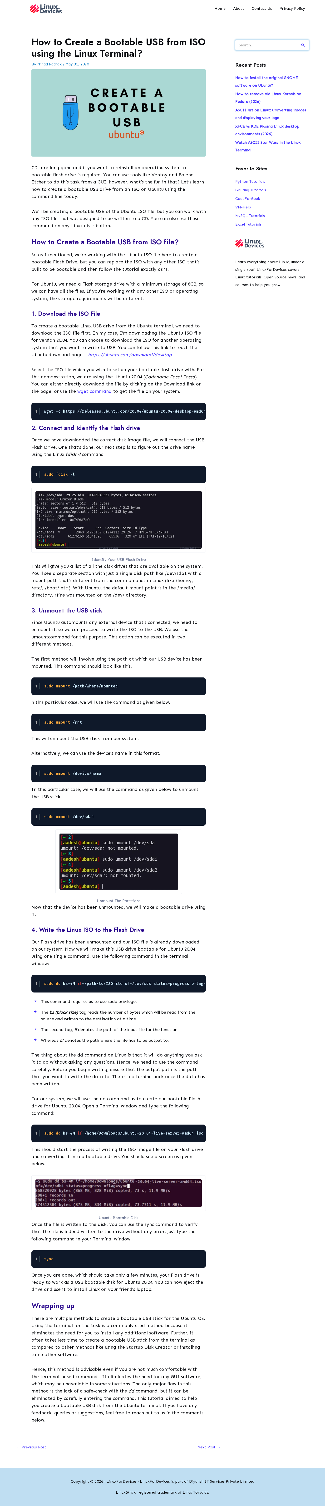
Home (220, 8)
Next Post (209, 1447)
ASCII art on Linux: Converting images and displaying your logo (270, 114)
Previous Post (31, 1447)
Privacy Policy (292, 8)
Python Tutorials (250, 181)
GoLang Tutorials (250, 190)
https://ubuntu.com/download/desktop (130, 354)
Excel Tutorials (248, 224)
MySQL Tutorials (250, 215)
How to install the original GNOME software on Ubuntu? (266, 81)
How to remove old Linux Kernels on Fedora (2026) (268, 98)
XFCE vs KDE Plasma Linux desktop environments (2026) (267, 130)
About (238, 8)
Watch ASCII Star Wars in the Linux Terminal (268, 146)
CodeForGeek (247, 198)
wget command (94, 391)
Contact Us (262, 8)
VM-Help (243, 207)
